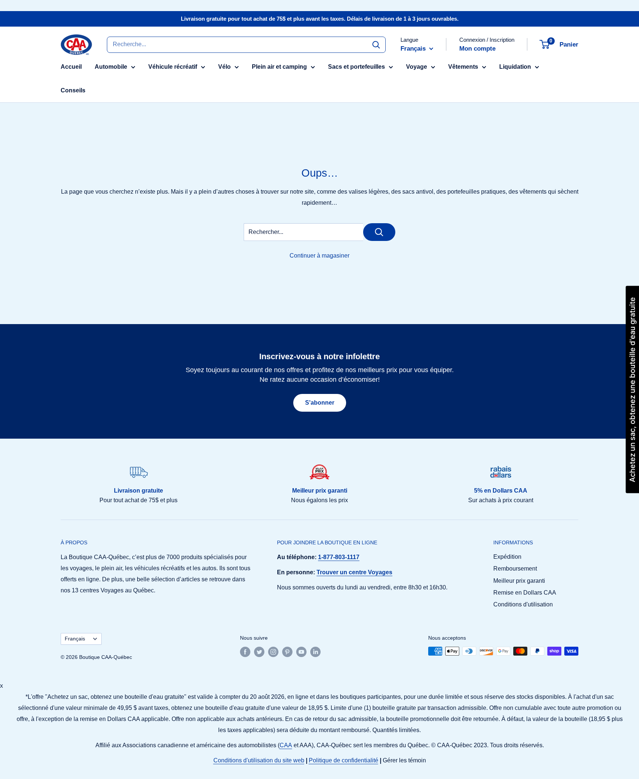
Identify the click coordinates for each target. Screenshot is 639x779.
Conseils (73, 90)
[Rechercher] (376, 44)
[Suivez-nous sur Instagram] (273, 652)
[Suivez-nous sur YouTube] (301, 652)
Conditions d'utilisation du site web (258, 760)
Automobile (111, 67)
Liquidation (515, 67)
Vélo (224, 67)
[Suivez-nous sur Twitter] (259, 652)
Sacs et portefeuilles (356, 67)
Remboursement (515, 568)
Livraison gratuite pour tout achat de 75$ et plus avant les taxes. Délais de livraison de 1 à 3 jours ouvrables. (320, 19)
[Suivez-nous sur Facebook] (245, 652)
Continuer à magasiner (319, 255)
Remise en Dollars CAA (524, 592)
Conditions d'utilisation (523, 604)
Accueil (71, 67)
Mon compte (477, 48)
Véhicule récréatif (172, 67)
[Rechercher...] (379, 232)
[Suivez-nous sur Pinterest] (287, 652)
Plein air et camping (279, 67)
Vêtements (463, 67)
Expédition (507, 557)
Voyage (416, 67)
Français (75, 639)
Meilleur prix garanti (519, 581)
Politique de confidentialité (343, 760)
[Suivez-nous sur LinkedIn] (315, 652)
